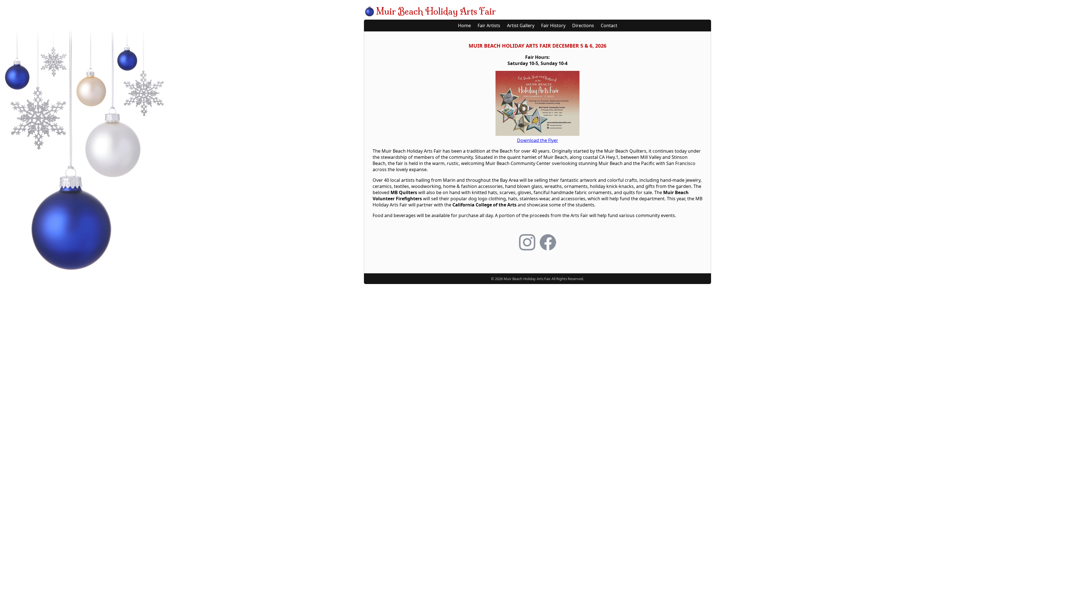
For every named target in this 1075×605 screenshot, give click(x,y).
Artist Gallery (520, 25)
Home (464, 25)
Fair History (553, 25)
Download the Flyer (537, 140)
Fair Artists (489, 25)
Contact (609, 25)
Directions (583, 25)
